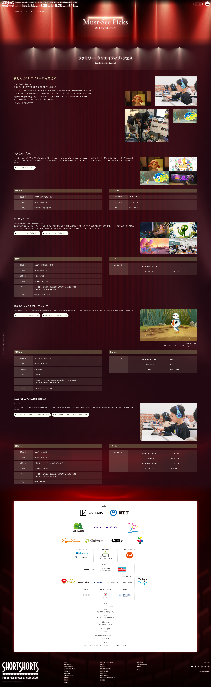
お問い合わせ (140, 662)
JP (196, 4)
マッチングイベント (68, 666)
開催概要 (102, 680)
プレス (138, 670)
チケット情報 (67, 673)
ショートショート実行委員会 (105, 606)
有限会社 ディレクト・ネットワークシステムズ (115, 645)
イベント (102, 664)
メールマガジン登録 (204, 671)
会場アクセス (103, 673)
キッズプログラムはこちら (25, 167)
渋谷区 (105, 631)
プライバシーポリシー (142, 664)
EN (200, 4)
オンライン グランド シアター (107, 662)
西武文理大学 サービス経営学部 (92, 645)
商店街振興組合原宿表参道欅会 (105, 612)
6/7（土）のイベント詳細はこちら (28, 233)
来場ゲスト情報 (104, 671)
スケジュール (67, 671)
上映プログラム (67, 664)
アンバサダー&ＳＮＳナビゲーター (108, 677)
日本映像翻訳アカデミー (105, 624)
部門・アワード (104, 675)
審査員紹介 (67, 677)
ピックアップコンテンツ (69, 669)
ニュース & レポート (69, 675)
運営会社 (139, 666)
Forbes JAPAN (105, 638)
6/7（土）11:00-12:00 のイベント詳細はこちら (33, 414)
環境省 (99, 617)
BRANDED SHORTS (105, 669)
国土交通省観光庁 (109, 617)
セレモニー (103, 666)
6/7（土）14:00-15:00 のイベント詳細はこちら (71, 414)
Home (65, 662)
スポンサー (66, 682)
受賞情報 (66, 680)
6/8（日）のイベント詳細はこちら (56, 233)
